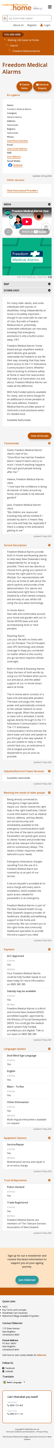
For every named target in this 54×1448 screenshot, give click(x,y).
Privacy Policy (42, 1431)
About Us (18, 25)
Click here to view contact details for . (24, 1355)
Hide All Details (39, 436)
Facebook (17, 165)
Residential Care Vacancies (15, 1312)
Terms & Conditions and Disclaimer (20, 1431)
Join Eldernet (27, 1280)
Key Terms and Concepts (14, 1309)
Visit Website (14, 156)
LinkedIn (9, 1371)
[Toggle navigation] (50, 6)
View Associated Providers (22, 190)
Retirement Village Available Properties (20, 1315)
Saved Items (25, 86)
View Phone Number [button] (17, 140)
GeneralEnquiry (43, 86)
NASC (5, 1306)
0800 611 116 (16, 1413)
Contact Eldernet (12, 1323)
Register (32, 25)
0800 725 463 (16, 1405)
